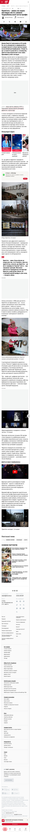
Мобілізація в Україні (10, 681)
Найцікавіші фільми (8, 715)
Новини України (7, 650)
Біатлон (6, 759)
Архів (17, 631)
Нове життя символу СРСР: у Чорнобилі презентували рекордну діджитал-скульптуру (13, 108)
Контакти (18, 624)
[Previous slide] (4, 417)
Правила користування (7, 630)
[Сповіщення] (28, 2)
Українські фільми (8, 717)
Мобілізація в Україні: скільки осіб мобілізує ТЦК (15, 692)
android (6, 789)
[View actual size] (23, 412)
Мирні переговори (8, 668)
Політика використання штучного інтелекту (7, 636)
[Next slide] (26, 417)
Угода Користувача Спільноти (20, 617)
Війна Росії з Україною (10, 663)
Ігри (17, 636)
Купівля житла (7, 745)
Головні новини (7, 648)
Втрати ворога (7, 676)
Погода (5, 658)
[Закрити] (27, 820)
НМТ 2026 (6, 733)
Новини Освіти (8, 727)
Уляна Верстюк (20, 17)
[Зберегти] (26, 22)
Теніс (5, 757)
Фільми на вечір (7, 719)
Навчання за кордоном (9, 737)
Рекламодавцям (5, 628)
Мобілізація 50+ (7, 684)
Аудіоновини (7, 656)
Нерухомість (7, 741)
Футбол (5, 755)
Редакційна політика (6, 621)
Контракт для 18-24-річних (10, 688)
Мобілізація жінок (8, 686)
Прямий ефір (7, 652)
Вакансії (18, 626)
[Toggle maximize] (26, 412)
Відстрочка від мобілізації (10, 690)
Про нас (3, 616)
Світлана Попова (9, 17)
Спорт (5, 752)
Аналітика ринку (8, 743)
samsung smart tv (15, 793)
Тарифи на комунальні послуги (11, 704)
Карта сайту (18, 633)
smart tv (6, 793)
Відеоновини (7, 654)
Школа (5, 731)
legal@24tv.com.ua (18, 814)
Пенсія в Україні (7, 708)
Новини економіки (9, 697)
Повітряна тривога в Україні (10, 670)
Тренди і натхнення (8, 747)
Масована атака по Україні (10, 672)
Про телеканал (5, 623)
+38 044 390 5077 (20, 595)
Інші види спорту (8, 761)
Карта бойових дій (8, 666)
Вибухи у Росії (7, 674)
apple (15, 789)
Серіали (6, 722)
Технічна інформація (20, 622)
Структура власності (20, 629)
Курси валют (7, 700)
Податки (6, 706)
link (16, 601)
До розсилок (9, 780)
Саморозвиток (7, 735)
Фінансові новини (8, 702)
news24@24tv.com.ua (6, 595)
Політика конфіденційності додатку (7, 639)
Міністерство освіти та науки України (12, 729)
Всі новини (7, 647)
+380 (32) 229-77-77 (10, 812)
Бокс (5, 754)
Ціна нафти (6, 699)
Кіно (5, 713)
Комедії (5, 720)
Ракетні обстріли (8, 664)
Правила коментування (21, 619)
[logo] (6, 2)
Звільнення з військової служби (11, 682)
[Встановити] (15, 822)
